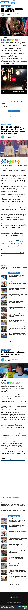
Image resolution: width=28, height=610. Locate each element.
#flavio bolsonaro (6, 498)
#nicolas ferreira (21, 498)
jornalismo (8, 14)
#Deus (17, 260)
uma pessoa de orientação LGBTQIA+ (12, 61)
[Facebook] (2, 40)
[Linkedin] (8, 40)
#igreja (21, 260)
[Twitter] (5, 40)
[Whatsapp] (10, 40)
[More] (18, 40)
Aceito (19, 606)
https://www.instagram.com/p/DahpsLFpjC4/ (12, 253)
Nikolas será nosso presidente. (8, 217)
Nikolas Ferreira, (5, 225)
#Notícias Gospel (6, 262)
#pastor (13, 500)
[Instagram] (16, 40)
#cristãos (12, 260)
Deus (17, 240)
